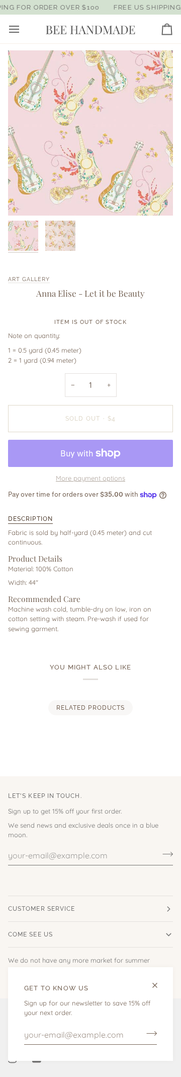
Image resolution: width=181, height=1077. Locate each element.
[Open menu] (23, 29)
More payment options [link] (90, 478)
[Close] (159, 985)
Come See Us (30, 934)
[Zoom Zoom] (90, 133)
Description (30, 518)
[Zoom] (27, 197)
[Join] (148, 1034)
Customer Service (41, 908)
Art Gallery (29, 279)
